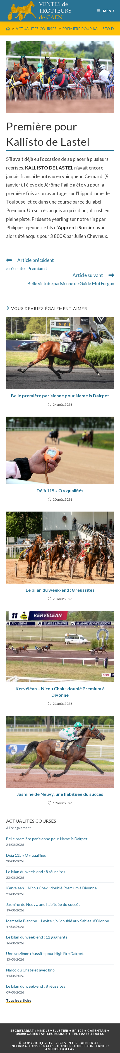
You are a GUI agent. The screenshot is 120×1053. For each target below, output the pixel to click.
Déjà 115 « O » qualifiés (60, 490)
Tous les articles (18, 1000)
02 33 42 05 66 (92, 1033)
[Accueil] (8, 29)
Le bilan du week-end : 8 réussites (60, 590)
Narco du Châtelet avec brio (30, 970)
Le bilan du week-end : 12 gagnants (37, 937)
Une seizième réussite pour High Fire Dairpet (45, 953)
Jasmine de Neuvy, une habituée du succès (60, 794)
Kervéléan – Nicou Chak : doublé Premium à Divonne (60, 691)
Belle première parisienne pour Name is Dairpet (60, 395)
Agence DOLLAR (60, 1049)
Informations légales (32, 1046)
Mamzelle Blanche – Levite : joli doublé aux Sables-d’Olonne (57, 920)
